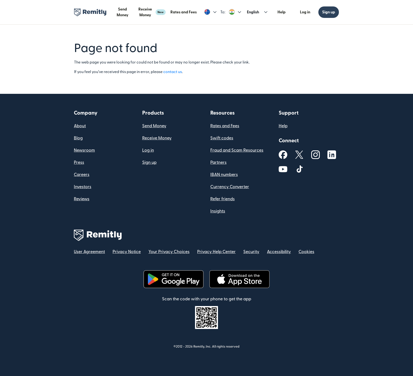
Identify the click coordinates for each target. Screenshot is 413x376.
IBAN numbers (224, 175)
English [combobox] (253, 12)
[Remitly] (90, 12)
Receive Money (151, 12)
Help (281, 12)
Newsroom (84, 150)
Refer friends (222, 199)
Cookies (306, 252)
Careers (81, 175)
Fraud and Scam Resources (236, 150)
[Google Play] (173, 279)
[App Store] (239, 279)
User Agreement (89, 252)
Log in (305, 12)
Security (251, 252)
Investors (82, 187)
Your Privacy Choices (169, 252)
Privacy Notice (127, 252)
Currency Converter (229, 187)
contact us (172, 72)
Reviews (81, 199)
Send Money (122, 12)
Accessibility (279, 252)
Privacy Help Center (216, 252)
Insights (217, 211)
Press (79, 162)
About (80, 126)
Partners (218, 162)
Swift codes (221, 138)
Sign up (328, 12)
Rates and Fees (183, 12)
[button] (210, 12)
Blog (78, 138)
